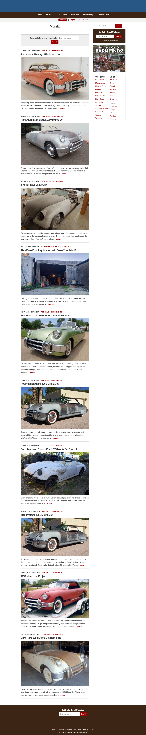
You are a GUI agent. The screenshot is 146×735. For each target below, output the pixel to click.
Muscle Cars (100, 86)
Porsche (113, 119)
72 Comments (65, 247)
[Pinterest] (73, 722)
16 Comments (57, 181)
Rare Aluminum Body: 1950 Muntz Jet (42, 119)
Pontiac (113, 116)
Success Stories (102, 109)
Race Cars (99, 99)
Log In (72, 20)
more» (62, 108)
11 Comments (57, 511)
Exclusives (99, 80)
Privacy (85, 730)
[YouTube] (82, 722)
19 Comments (57, 634)
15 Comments (57, 446)
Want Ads (75, 15)
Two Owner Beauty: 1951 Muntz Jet (40, 54)
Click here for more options (109, 40)
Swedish (113, 99)
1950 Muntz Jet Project (33, 576)
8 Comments (57, 573)
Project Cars (100, 96)
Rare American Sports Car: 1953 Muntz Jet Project (49, 449)
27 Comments (57, 116)
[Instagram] (78, 722)
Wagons (98, 118)
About (54, 730)
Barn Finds (73, 6)
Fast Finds (77, 730)
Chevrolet (113, 106)
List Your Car (82, 20)
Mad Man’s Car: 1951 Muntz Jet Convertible (45, 315)
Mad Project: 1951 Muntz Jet (36, 514)
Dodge (112, 110)
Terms (92, 730)
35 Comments (56, 380)
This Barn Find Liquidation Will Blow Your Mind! (48, 250)
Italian (112, 93)
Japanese (113, 96)
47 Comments (57, 51)
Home (39, 15)
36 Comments (56, 312)
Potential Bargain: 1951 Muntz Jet (39, 383)
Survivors (99, 112)
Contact (61, 730)
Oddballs (98, 89)
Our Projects (100, 93)
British (112, 83)
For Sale (46, 51)
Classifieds (62, 15)
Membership (88, 15)
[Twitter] (68, 722)
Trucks (98, 115)
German (113, 89)
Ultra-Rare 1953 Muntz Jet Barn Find (41, 637)
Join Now (63, 20)
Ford (111, 113)
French (112, 86)
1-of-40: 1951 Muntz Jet (34, 184)
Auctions (49, 15)
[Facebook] (64, 722)
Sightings (99, 102)
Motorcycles (100, 83)
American (113, 80)
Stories (54, 247)
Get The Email (103, 15)
